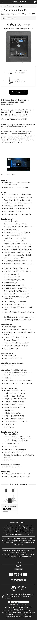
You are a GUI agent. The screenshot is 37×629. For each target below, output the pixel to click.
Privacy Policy (18, 569)
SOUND (3, 6)
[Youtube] (25, 576)
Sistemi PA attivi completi (15, 6)
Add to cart (18, 92)
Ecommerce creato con (18, 617)
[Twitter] (15, 576)
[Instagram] (20, 576)
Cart (17, 566)
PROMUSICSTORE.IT (18, 2)
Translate (24, 604)
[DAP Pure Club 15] (18, 47)
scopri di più (29, 28)
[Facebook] (11, 576)
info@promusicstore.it (17, 554)
